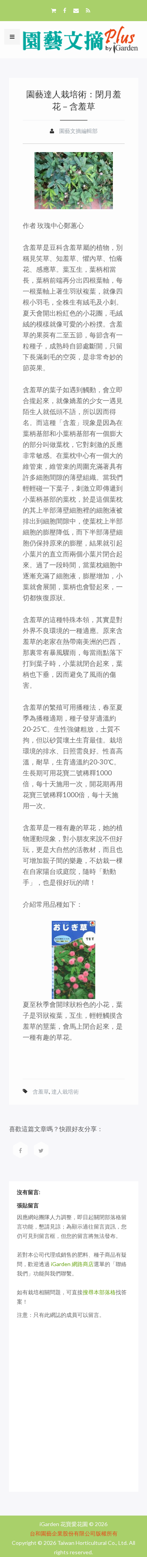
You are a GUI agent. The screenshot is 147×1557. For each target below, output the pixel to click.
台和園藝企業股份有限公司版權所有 (74, 1533)
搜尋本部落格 (99, 1292)
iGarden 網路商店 (72, 1264)
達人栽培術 (65, 1091)
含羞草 (41, 1091)
